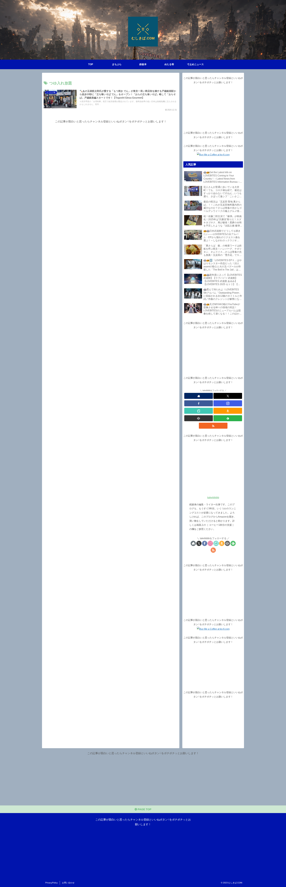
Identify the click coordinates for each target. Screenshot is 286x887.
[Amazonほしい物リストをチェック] (227, 411)
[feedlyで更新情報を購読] (227, 418)
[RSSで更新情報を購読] (213, 426)
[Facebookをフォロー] (198, 403)
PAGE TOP (144, 809)
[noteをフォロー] (198, 411)
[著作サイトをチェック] (198, 396)
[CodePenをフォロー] (198, 418)
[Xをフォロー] (227, 396)
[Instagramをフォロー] (227, 403)
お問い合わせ (68, 882)
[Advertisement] (111, 145)
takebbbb (213, 497)
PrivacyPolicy (51, 882)
